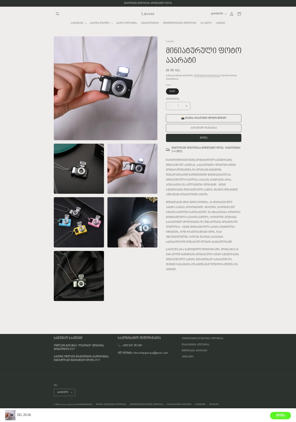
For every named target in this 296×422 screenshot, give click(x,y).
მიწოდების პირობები (194, 350)
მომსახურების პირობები (179, 404)
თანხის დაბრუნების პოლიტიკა (111, 404)
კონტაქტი (188, 356)
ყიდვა (204, 137)
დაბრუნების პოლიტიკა (195, 344)
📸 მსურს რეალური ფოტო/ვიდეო (203, 118)
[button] (57, 14)
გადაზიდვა (200, 404)
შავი (172, 91)
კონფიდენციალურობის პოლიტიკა (202, 338)
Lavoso (64, 404)
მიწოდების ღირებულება (207, 76)
